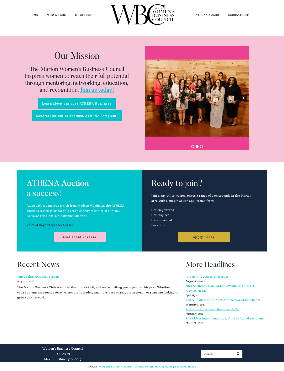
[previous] (150, 98)
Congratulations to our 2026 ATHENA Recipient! (77, 115)
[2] (197, 146)
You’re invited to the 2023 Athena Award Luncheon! (223, 300)
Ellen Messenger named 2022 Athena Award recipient (224, 318)
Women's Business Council (115, 366)
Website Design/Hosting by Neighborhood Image (165, 366)
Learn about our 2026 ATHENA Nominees (76, 103)
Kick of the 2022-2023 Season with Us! (212, 309)
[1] (192, 146)
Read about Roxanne (79, 237)
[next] (243, 98)
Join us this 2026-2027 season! (38, 276)
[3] (201, 146)
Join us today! (97, 90)
